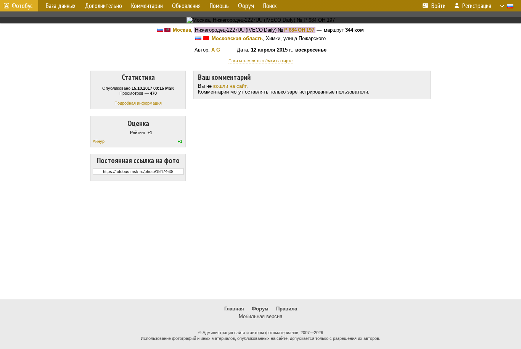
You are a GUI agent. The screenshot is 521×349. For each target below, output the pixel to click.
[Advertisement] (260, 240)
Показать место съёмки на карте (260, 60)
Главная (234, 309)
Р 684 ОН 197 (299, 30)
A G (215, 50)
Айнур (99, 141)
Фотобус (22, 6)
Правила (286, 309)
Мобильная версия (260, 316)
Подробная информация (138, 103)
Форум (260, 309)
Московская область (237, 38)
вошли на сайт (229, 86)
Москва (182, 30)
